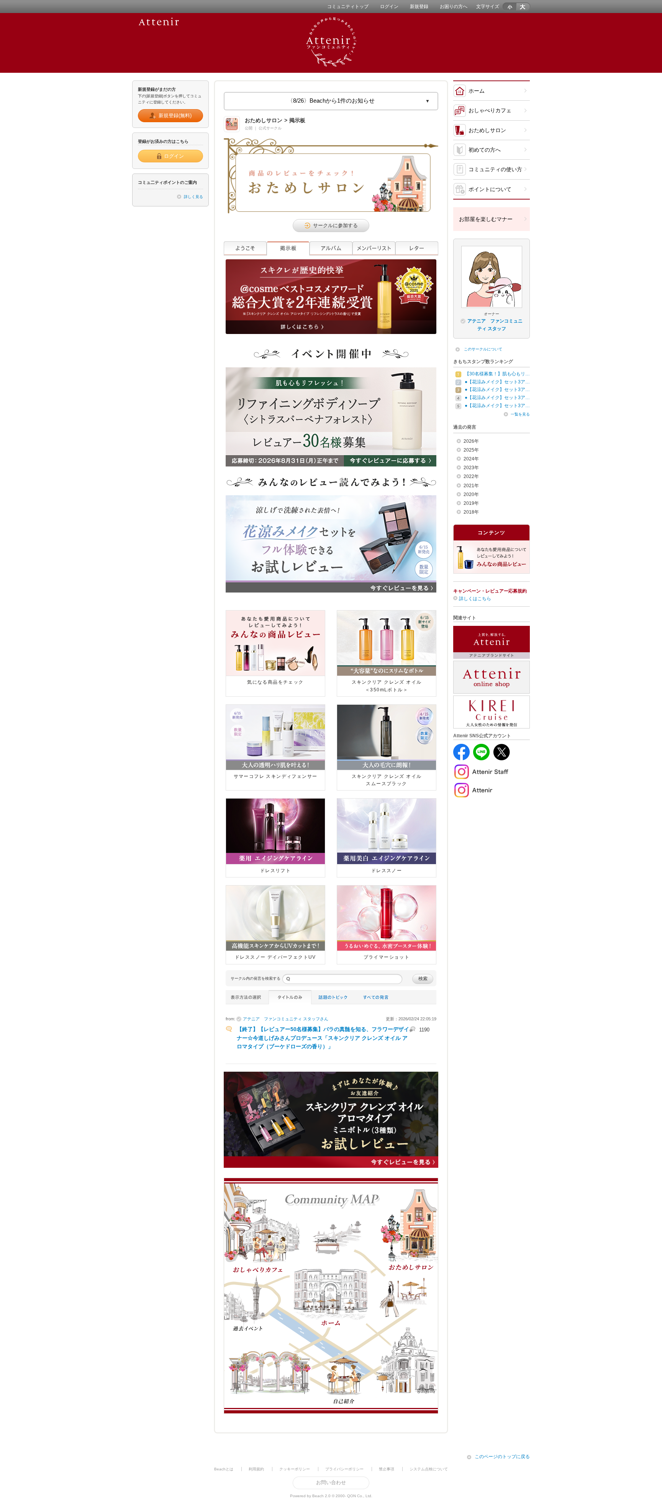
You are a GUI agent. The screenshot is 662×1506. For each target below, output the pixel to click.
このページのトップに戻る (502, 1456)
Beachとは (223, 1469)
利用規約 (256, 1469)
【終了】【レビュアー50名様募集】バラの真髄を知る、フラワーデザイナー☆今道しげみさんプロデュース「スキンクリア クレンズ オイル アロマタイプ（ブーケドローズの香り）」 (323, 1037)
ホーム (477, 91)
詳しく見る (193, 197)
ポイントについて (490, 189)
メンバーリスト (373, 248)
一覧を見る (520, 414)
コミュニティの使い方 (495, 169)
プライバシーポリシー (344, 1469)
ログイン (389, 6)
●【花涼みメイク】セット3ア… (497, 382)
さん (285, 1019)
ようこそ (245, 248)
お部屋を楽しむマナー (486, 219)
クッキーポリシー (294, 1469)
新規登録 (419, 6)
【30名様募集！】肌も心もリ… (497, 373)
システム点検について (429, 1469)
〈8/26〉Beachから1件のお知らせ (331, 101)
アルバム (331, 248)
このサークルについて (483, 349)
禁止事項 (386, 1469)
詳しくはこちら (475, 598)
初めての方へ (485, 150)
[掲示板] (288, 248)
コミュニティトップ (348, 6)
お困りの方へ (453, 6)
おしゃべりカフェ (490, 110)
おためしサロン (487, 130)
